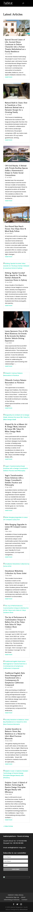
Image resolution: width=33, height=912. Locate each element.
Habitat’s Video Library (15, 895)
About (23, 897)
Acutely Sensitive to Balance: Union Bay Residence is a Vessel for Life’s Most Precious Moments (15, 734)
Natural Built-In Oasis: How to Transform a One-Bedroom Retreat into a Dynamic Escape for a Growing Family (16, 107)
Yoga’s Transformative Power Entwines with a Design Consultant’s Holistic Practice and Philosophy (14, 480)
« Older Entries (8, 826)
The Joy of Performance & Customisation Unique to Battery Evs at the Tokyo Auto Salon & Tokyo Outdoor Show (15, 622)
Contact (24, 900)
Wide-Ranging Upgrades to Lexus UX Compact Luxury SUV (16, 526)
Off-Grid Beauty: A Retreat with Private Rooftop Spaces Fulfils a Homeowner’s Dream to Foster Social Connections (16, 170)
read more (8, 77)
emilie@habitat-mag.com (17, 848)
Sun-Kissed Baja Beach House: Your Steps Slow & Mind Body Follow (15, 228)
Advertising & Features (11, 900)
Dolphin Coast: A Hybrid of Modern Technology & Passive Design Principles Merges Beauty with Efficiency (16, 787)
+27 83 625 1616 (21, 841)
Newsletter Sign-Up (12, 897)
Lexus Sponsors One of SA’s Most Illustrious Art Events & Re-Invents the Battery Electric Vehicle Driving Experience (16, 336)
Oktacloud (23, 910)
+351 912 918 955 (17, 843)
